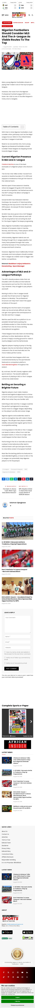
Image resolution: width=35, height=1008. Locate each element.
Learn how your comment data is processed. (17, 676)
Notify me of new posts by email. (16, 663)
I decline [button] (17, 1001)
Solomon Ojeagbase (18, 503)
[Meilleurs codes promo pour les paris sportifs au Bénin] (7, 808)
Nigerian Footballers (9, 472)
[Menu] (5, 15)
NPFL (18, 472)
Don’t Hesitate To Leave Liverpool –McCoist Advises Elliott (14, 571)
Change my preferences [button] (17, 1005)
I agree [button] (17, 997)
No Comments (7, 49)
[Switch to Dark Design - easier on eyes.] (32, 15)
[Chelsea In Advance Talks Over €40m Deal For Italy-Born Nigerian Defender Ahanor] (7, 760)
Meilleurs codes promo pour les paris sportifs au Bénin (22, 807)
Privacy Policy (6, 848)
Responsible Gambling (9, 860)
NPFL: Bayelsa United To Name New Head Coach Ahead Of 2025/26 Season (25, 491)
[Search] (29, 15)
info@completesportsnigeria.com (15, 924)
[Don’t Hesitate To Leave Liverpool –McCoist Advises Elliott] (17, 558)
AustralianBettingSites (9, 365)
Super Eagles (18, 22)
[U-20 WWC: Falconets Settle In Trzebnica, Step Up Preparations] (17, 531)
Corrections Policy (7, 854)
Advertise (5, 837)
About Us (4, 831)
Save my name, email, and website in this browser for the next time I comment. (17, 653)
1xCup (27, 22)
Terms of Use (6, 840)
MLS (26, 469)
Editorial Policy (6, 851)
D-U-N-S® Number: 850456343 (11, 863)
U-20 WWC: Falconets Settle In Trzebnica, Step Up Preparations (14, 543)
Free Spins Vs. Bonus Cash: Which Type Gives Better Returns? (9, 491)
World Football (7, 26)
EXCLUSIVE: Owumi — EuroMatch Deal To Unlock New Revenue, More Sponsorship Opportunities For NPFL (17, 599)
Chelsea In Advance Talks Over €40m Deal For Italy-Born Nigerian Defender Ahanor (22, 760)
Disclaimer (5, 845)
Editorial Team (6, 843)
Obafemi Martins (8, 164)
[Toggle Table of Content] (21, 126)
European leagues (16, 469)
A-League (6, 469)
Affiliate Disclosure (7, 857)
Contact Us (5, 834)
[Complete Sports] (19, 15)
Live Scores (7, 23)
